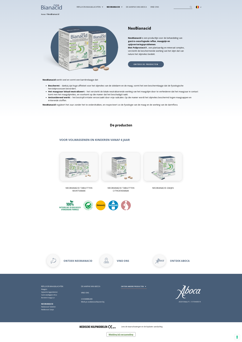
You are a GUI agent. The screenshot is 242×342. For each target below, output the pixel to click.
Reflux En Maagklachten (89, 7)
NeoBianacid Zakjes (47, 310)
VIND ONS (123, 260)
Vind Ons (154, 7)
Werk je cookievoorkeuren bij (92, 302)
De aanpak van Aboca (136, 7)
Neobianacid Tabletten (48, 307)
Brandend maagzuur (48, 298)
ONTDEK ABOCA (180, 260)
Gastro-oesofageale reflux (49, 295)
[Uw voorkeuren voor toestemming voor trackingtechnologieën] (237, 337)
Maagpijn (44, 289)
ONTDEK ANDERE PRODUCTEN (132, 286)
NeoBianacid (47, 304)
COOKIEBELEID (87, 299)
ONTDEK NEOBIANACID (78, 260)
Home (43, 14)
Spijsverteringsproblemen (49, 292)
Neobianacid (113, 7)
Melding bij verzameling (121, 334)
